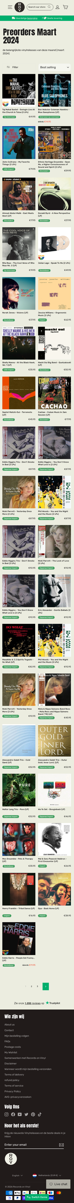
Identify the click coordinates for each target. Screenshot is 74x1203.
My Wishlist (10, 1052)
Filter (15, 67)
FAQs (7, 1041)
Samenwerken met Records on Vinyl (25, 1058)
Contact (9, 1030)
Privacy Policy (12, 1091)
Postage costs (12, 1046)
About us (9, 1024)
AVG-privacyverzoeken (17, 1096)
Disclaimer (10, 1063)
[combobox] (38, 7)
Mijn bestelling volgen (16, 1035)
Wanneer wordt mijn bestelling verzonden (27, 1069)
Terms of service (13, 1085)
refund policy (11, 1080)
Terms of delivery (14, 1074)
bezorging (32, 18)
